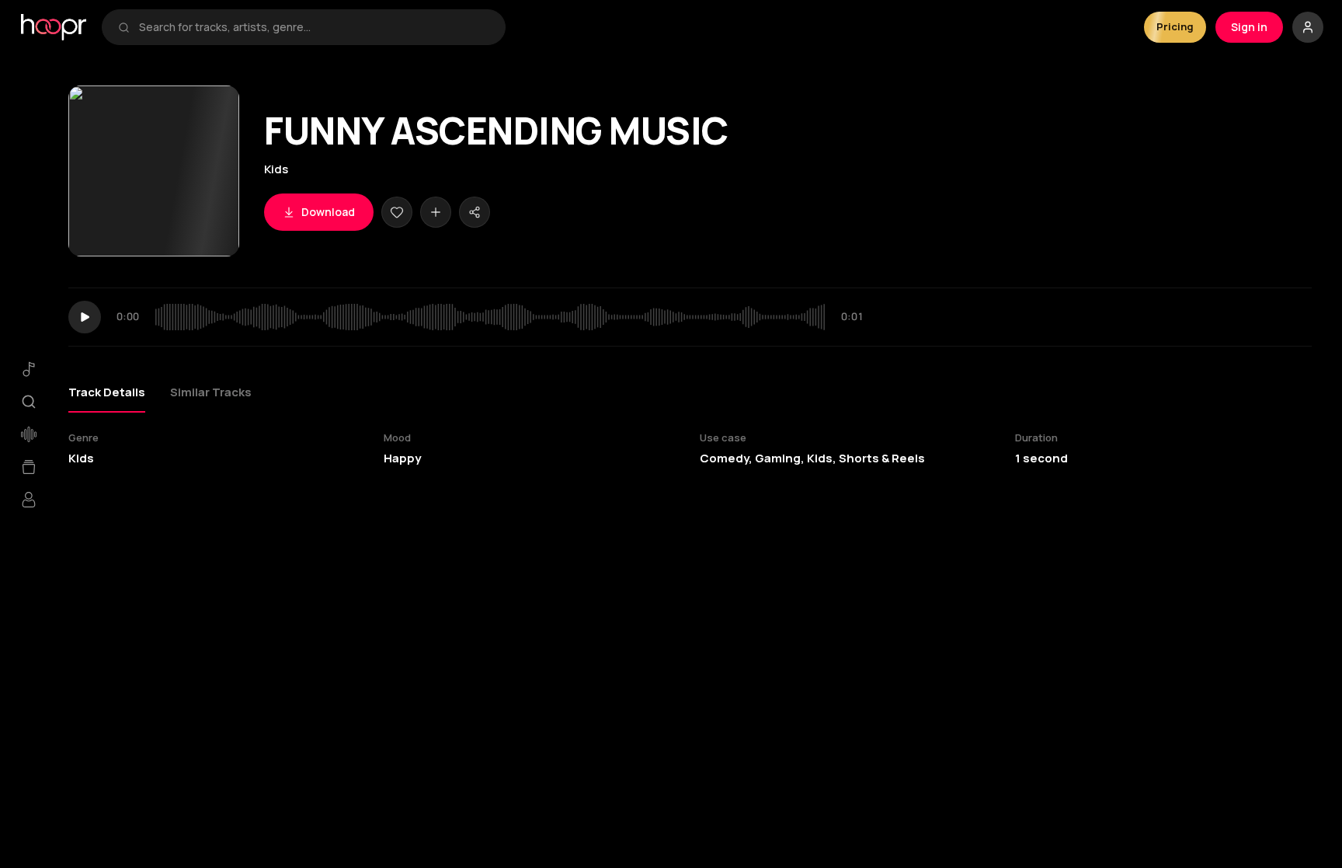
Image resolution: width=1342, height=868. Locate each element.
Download (328, 211)
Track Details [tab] (106, 392)
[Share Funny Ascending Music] (474, 212)
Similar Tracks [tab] (211, 392)
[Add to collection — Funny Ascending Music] (435, 212)
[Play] (84, 317)
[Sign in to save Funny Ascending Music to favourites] (396, 212)
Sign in (1249, 26)
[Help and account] (1307, 27)
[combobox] (314, 27)
